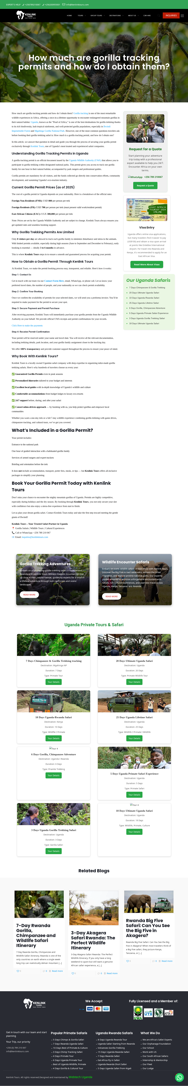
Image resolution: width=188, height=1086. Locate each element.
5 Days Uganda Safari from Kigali (114, 1068)
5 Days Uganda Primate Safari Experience (148, 313)
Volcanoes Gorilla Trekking (111, 1047)
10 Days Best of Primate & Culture (70, 1047)
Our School (148, 1047)
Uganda (34, 122)
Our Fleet (147, 1064)
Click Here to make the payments (27, 325)
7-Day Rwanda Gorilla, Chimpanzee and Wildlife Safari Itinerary (36, 935)
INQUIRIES (171, 15)
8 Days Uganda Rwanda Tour (112, 1039)
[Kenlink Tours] (26, 14)
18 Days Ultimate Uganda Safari (144, 323)
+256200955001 (52, 4)
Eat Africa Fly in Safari (109, 1060)
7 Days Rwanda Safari (109, 1056)
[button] (179, 1077)
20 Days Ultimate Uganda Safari (144, 292)
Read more (57, 971)
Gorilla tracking (80, 113)
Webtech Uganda (80, 1077)
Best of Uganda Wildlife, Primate (69, 1064)
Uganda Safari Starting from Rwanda (116, 1043)
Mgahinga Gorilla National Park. (50, 131)
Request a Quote (145, 185)
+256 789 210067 (153, 177)
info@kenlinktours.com (77, 4)
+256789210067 (32, 4)
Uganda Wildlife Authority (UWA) (85, 160)
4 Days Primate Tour (63, 1056)
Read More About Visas (147, 264)
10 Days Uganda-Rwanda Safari (144, 298)
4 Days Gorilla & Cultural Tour (68, 1068)
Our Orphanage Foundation (157, 1043)
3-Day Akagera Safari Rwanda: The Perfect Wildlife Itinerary (93, 940)
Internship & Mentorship (155, 1060)
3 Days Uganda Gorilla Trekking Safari (147, 318)
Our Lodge (148, 1068)
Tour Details (53, 682)
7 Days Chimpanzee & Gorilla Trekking (147, 287)
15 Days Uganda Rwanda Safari (114, 1052)
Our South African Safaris (155, 1056)
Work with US (149, 1052)
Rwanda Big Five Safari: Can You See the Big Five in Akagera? (148, 928)
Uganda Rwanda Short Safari (112, 1064)
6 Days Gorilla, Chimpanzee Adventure (147, 308)
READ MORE (29, 594)
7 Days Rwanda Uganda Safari (68, 1043)
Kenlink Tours (37, 146)
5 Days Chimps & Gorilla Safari (68, 1039)
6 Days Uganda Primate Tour (67, 1060)
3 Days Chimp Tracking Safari (68, 1052)
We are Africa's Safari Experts (157, 1039)
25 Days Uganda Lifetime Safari (144, 303)
